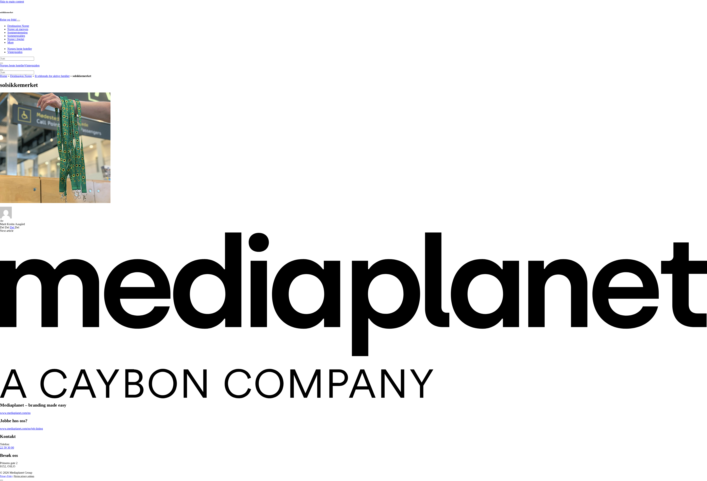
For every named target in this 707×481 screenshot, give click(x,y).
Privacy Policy (6, 476)
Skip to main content (12, 1)
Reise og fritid (8, 19)
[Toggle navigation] (18, 20)
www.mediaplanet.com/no (15, 412)
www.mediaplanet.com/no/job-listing (21, 428)
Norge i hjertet (15, 39)
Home (3, 76)
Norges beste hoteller (19, 48)
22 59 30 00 (7, 447)
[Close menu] (1, 69)
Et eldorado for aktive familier (52, 76)
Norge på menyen (17, 29)
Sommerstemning (17, 32)
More (10, 42)
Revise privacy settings (24, 476)
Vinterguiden (14, 52)
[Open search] (1, 63)
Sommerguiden (16, 35)
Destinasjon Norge (18, 25)
